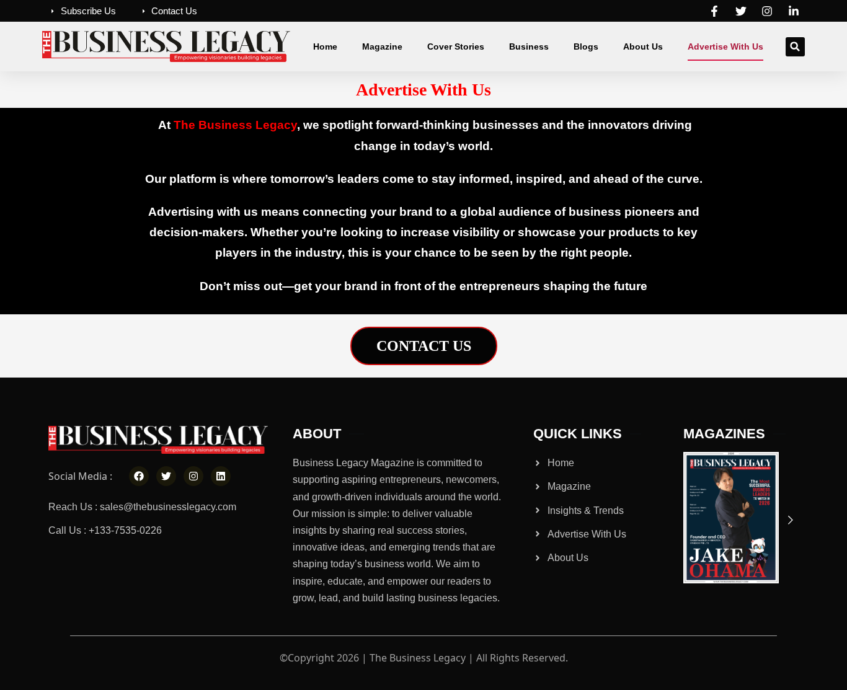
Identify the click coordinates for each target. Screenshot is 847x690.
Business (529, 46)
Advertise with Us (725, 46)
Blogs (586, 46)
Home (325, 46)
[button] (795, 46)
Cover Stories (455, 46)
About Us (643, 46)
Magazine (382, 46)
